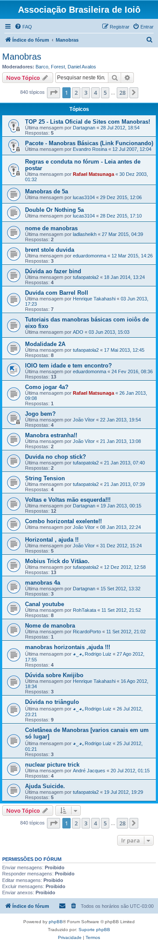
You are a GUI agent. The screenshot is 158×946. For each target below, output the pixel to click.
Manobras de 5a (46, 191)
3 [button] (85, 92)
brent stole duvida (49, 249)
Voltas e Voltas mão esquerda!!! (68, 499)
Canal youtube (44, 604)
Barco (42, 66)
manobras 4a (42, 582)
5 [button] (105, 92)
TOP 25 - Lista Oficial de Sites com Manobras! (87, 121)
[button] (53, 92)
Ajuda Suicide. (45, 786)
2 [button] (76, 92)
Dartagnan (84, 127)
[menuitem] (23, 26)
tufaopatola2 (86, 277)
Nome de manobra (50, 625)
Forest (58, 66)
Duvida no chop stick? (55, 456)
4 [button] (95, 92)
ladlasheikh (85, 234)
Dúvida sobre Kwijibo (54, 675)
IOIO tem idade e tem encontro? (68, 365)
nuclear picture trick (52, 764)
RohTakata (84, 610)
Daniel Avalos (82, 66)
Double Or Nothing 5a (54, 210)
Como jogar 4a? (46, 387)
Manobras (21, 56)
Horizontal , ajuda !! (52, 539)
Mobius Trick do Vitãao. (57, 561)
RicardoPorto (87, 631)
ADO (78, 332)
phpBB (56, 921)
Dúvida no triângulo (52, 702)
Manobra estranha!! (51, 435)
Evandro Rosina (90, 149)
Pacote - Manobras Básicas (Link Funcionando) (89, 143)
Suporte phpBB (94, 929)
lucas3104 (84, 197)
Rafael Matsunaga (93, 174)
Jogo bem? (40, 414)
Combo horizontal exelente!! (63, 521)
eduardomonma (89, 255)
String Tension (45, 478)
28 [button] (122, 92)
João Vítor (84, 419)
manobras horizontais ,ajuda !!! (67, 647)
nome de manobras (51, 228)
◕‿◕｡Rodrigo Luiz (92, 654)
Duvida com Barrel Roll (56, 292)
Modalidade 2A (45, 344)
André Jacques (89, 770)
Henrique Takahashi (94, 298)
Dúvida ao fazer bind (53, 271)
